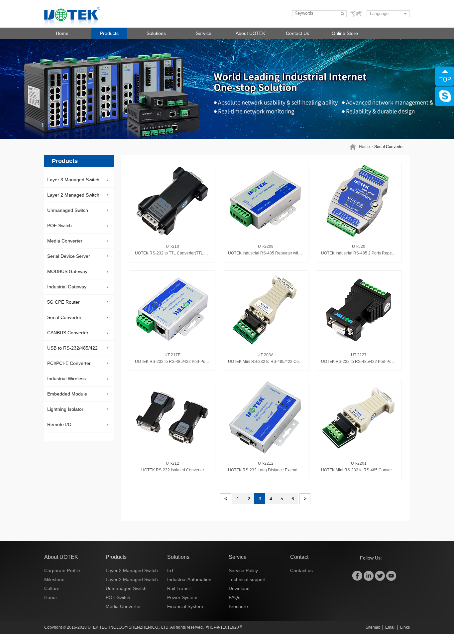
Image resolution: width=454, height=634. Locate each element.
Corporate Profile (62, 570)
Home (62, 33)
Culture (51, 588)
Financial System (185, 606)
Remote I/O (59, 424)
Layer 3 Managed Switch (73, 179)
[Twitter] (380, 575)
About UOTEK (250, 33)
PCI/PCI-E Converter (69, 363)
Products (109, 33)
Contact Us (297, 33)
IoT (170, 570)
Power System (182, 597)
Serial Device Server (68, 256)
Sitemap (373, 627)
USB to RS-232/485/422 (72, 348)
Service (203, 33)
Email (390, 627)
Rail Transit (179, 588)
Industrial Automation (189, 579)
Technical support (247, 579)
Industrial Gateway (66, 286)
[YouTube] (391, 575)
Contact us (301, 570)
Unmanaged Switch (67, 210)
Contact (299, 557)
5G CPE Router (63, 302)
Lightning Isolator (65, 409)
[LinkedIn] (369, 575)
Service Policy (243, 570)
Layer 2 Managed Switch (73, 195)
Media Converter (64, 240)
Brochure (238, 606)
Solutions (156, 33)
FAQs (234, 597)
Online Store (345, 33)
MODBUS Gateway (67, 271)
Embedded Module (67, 393)
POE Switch (59, 225)
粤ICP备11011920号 (224, 627)
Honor (50, 597)
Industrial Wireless (66, 378)
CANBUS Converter (67, 332)
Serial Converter (389, 146)
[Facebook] (357, 575)
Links (405, 627)
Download (239, 588)
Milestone (54, 579)
